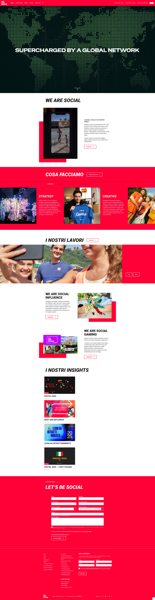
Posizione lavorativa (83, 501)
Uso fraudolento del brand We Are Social (59, 534)
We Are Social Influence (142, 2)
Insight (26, 2)
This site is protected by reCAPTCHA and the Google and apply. (71, 531)
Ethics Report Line (65, 566)
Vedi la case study (131, 269)
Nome (52, 496)
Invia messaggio (57, 538)
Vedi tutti (91, 240)
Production (72, 184)
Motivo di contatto (83, 506)
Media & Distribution (86, 184)
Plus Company (64, 564)
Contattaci (37, 2)
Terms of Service (85, 531)
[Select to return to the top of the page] (3, 3)
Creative (60, 184)
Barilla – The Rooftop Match (138, 251)
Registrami (82, 573)
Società (80, 563)
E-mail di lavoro (54, 501)
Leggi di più (50, 317)
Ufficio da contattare (55, 506)
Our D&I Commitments (66, 568)
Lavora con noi (46, 559)
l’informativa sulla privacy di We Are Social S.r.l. (78, 527)
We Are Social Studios (130, 2)
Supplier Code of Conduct (65, 561)
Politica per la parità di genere (67, 570)
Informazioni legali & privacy (66, 555)
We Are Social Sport (119, 2)
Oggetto (53, 512)
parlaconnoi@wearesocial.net (66, 587)
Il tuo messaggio (55, 517)
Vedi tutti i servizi (93, 174)
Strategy (50, 184)
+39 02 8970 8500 (64, 585)
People (31, 2)
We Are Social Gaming (48, 569)
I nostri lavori (19, 2)
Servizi (12, 2)
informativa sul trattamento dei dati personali (92, 568)
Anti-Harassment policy (66, 572)
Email (97, 563)
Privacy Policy (76, 531)
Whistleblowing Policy (66, 574)
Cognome (81, 496)
